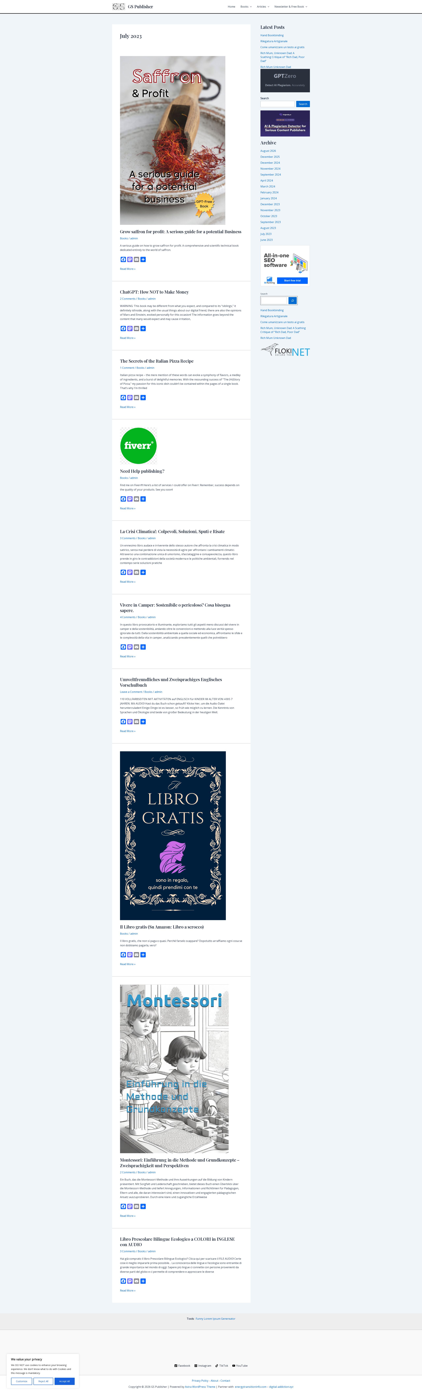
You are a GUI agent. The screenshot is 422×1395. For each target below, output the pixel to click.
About (214, 1380)
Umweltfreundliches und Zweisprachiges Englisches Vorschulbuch (171, 682)
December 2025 (270, 157)
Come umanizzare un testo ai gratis (282, 47)
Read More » (128, 269)
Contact (225, 1380)
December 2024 (270, 163)
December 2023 (270, 204)
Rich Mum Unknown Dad (275, 67)
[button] (250, 6)
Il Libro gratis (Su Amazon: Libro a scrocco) (162, 927)
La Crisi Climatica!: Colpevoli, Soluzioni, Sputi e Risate (172, 531)
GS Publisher (140, 6)
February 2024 (269, 192)
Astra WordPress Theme (200, 1387)
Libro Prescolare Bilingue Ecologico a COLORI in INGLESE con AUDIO (177, 1241)
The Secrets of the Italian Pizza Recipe (157, 361)
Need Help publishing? (142, 471)
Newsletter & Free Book (289, 6)
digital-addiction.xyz (281, 1387)
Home (231, 6)
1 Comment (127, 368)
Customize (21, 1381)
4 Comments (128, 617)
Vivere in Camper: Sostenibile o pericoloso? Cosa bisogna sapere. (175, 607)
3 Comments (128, 538)
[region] (43, 1371)
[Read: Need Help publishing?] (138, 445)
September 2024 (270, 174)
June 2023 (266, 240)
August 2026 (268, 151)
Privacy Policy (200, 1380)
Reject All (43, 1381)
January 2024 (268, 198)
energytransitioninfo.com (250, 1387)
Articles (261, 6)
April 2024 (266, 180)
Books (244, 6)
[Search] (292, 300)
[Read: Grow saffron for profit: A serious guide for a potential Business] (172, 140)
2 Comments (128, 298)
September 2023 (270, 222)
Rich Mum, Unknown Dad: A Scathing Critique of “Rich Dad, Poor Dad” (282, 57)
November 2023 (270, 210)
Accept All (64, 1381)
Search (303, 104)
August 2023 (268, 228)
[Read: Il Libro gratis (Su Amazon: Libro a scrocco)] (173, 835)
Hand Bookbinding (272, 35)
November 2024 (270, 168)
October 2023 (268, 216)
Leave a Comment (131, 692)
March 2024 (267, 186)
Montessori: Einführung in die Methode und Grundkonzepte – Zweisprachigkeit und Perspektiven (179, 1162)
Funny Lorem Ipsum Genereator (215, 1318)
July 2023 (265, 234)
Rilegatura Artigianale (273, 41)
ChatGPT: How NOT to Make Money (154, 292)
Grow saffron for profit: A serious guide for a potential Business (180, 231)
